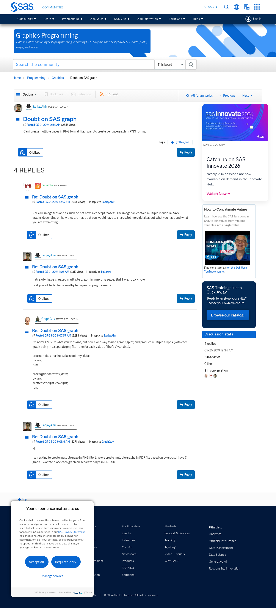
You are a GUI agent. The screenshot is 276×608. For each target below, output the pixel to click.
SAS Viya (120, 19)
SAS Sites (257, 7)
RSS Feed (112, 94)
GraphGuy (48, 319)
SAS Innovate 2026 (213, 145)
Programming (71, 19)
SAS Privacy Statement (71, 531)
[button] (19, 119)
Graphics (58, 78)
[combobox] (105, 64)
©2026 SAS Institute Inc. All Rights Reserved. (131, 595)
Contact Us (246, 7)
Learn (47, 19)
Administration (147, 19)
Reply (188, 152)
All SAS (209, 7)
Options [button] (28, 94)
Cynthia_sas (181, 142)
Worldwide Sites (236, 7)
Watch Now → (218, 193)
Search (226, 7)
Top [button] (24, 499)
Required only (65, 562)
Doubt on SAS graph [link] (83, 78)
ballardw (47, 185)
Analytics (97, 19)
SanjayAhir (39, 107)
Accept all (36, 562)
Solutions (175, 19)
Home (17, 78)
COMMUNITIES (52, 7)
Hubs (196, 19)
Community (25, 19)
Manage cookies (52, 576)
